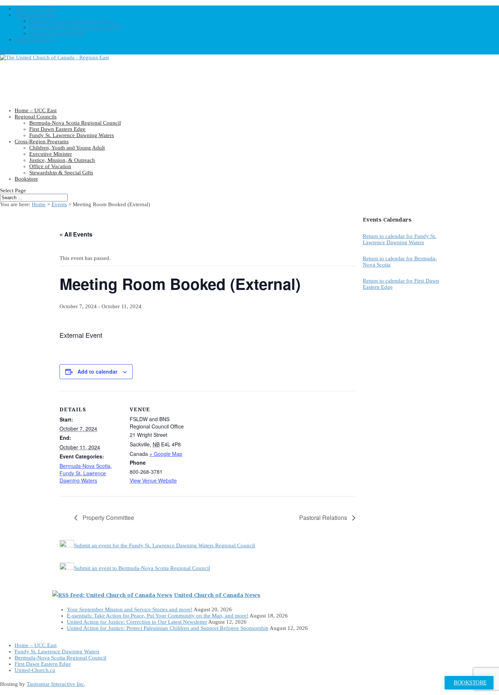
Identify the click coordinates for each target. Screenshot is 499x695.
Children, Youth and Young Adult (67, 148)
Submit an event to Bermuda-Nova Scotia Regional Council (142, 568)
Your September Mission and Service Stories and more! (130, 609)
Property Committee (107, 517)
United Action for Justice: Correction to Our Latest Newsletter (137, 622)
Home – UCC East (36, 8)
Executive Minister (50, 154)
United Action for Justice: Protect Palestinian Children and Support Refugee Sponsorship (167, 628)
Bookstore (26, 179)
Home (39, 204)
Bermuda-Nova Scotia (85, 465)
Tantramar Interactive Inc (55, 684)
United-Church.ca (35, 39)
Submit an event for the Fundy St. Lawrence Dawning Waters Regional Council (164, 545)
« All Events (76, 234)
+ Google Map (165, 453)
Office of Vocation (50, 166)
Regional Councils (36, 15)
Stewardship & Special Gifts (61, 172)
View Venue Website (153, 480)
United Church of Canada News (217, 594)
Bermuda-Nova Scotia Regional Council (75, 27)
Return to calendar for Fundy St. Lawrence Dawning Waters (399, 239)
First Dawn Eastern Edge (57, 33)
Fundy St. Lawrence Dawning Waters (71, 21)
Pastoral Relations (323, 517)
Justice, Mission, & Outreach (62, 160)
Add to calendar (97, 371)
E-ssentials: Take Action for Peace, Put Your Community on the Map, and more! (157, 616)
